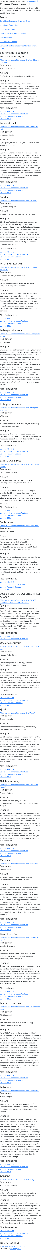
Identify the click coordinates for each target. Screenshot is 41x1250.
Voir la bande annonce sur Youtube (14, 114)
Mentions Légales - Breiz (9, 25)
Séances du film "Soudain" (26, 201)
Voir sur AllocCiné (7, 111)
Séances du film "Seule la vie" (27, 526)
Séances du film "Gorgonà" (27, 1179)
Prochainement (6, 37)
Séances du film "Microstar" (27, 863)
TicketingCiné (32, 1)
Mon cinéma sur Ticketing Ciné (12, 1246)
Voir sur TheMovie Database (11, 116)
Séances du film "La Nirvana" (27, 1091)
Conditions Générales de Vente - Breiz (15, 21)
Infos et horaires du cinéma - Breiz (13, 33)
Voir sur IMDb (5, 119)
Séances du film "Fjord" (25, 713)
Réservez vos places (8, 60)
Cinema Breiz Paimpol (8, 29)
